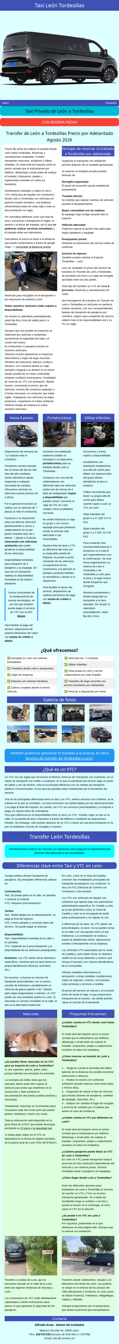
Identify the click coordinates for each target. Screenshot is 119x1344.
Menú (5, 103)
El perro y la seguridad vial (36, 1128)
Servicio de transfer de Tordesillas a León (59, 758)
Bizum (21, 616)
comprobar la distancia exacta (33, 246)
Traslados (111, 103)
